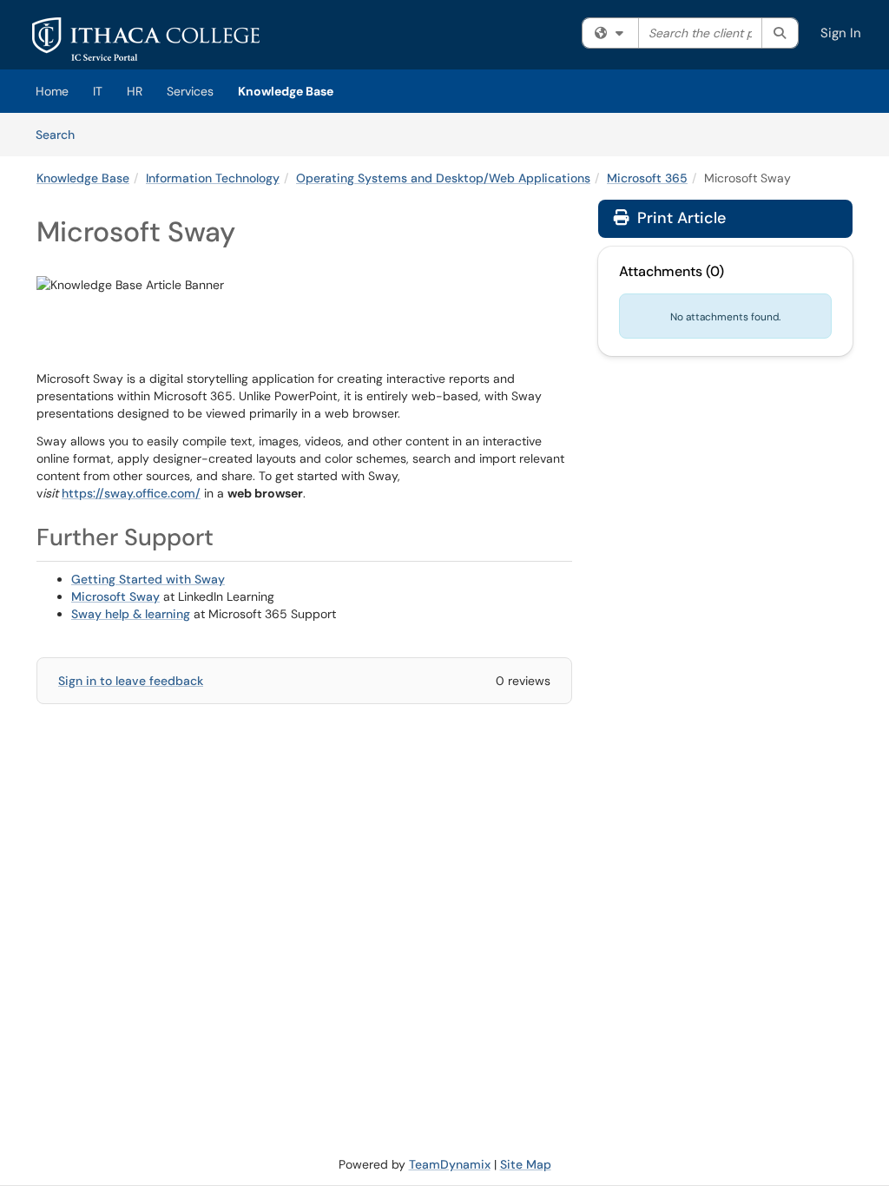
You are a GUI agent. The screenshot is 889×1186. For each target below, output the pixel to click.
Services (190, 91)
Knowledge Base (285, 91)
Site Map (525, 1164)
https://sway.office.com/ (131, 493)
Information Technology (213, 178)
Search (61, 134)
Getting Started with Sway (148, 579)
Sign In (840, 33)
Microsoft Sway (115, 596)
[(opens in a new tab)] (146, 39)
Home (52, 91)
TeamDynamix (450, 1164)
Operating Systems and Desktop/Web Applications (443, 178)
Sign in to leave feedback (130, 681)
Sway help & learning (130, 614)
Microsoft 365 (647, 178)
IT (97, 91)
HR (134, 91)
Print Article (679, 218)
